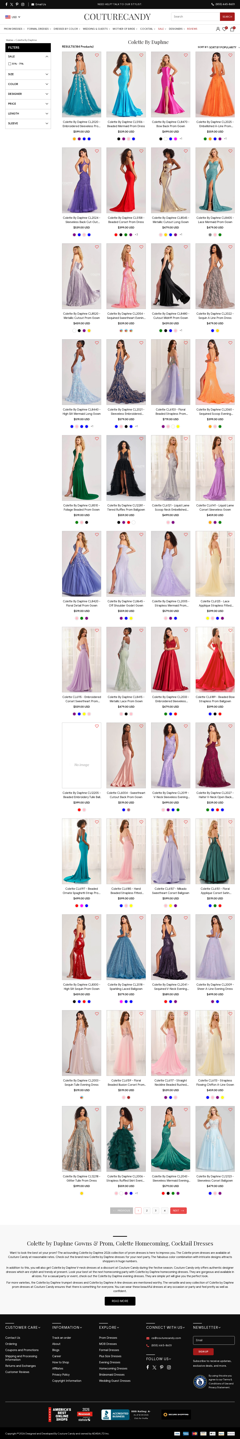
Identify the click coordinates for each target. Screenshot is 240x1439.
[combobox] (203, 16)
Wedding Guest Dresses (115, 1381)
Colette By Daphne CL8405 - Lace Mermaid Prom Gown (215, 220)
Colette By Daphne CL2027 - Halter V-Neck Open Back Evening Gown (215, 795)
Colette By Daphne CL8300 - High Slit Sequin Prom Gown (81, 987)
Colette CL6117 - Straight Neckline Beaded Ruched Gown (170, 1083)
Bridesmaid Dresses (112, 1374)
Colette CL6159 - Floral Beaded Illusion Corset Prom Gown (126, 1083)
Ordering (11, 1344)
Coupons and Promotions (22, 1350)
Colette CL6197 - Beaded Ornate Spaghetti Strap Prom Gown (82, 891)
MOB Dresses (108, 1344)
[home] (117, 16)
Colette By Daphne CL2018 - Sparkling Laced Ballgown (126, 987)
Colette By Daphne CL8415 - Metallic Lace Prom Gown (126, 699)
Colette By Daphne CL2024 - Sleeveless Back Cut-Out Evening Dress (81, 220)
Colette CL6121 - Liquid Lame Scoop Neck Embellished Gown (170, 508)
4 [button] (165, 1210)
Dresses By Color (66, 28)
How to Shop (60, 1362)
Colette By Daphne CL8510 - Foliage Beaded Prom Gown (81, 508)
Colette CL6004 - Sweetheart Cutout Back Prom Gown (126, 795)
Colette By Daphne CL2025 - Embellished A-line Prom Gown (215, 124)
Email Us (40, 4)
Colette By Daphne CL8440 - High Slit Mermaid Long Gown (82, 412)
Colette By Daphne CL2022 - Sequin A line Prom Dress (215, 316)
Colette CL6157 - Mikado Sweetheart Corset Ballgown (170, 891)
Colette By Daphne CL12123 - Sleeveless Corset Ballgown (215, 1178)
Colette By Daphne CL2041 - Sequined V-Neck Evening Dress (170, 987)
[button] (121, 1210)
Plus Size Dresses (110, 1356)
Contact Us (12, 1338)
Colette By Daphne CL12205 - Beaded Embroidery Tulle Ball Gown (82, 795)
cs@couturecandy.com (166, 1338)
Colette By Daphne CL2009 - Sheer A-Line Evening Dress (215, 987)
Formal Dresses (38, 28)
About (56, 1344)
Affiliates (57, 1368)
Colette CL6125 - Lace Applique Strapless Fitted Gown (215, 604)
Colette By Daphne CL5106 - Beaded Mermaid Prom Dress (126, 124)
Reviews (192, 28)
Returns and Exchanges (20, 1366)
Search (227, 16)
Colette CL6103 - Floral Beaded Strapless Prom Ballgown (170, 412)
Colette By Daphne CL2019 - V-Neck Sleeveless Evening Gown (170, 795)
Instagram (23, 4)
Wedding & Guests (95, 28)
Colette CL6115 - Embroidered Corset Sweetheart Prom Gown (81, 699)
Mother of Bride (124, 28)
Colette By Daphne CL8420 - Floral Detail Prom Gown (81, 603)
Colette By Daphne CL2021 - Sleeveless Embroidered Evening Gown (126, 412)
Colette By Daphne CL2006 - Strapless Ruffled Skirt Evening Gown (126, 1179)
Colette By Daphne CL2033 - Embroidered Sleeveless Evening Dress (170, 699)
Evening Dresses (109, 1362)
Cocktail (146, 28)
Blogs (55, 1350)
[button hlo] (74, 139)
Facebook (6, 4)
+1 (181, 138)
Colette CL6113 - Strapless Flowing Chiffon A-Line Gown (215, 1083)
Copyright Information (66, 1381)
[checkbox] (30, 64)
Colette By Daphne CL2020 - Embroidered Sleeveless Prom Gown (82, 124)
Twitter (12, 4)
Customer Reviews (17, 1372)
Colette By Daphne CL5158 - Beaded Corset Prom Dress (126, 220)
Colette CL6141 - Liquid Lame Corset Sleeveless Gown (215, 508)
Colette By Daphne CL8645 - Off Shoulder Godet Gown (126, 603)
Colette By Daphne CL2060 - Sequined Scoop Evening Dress (215, 412)
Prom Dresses (13, 28)
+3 (136, 234)
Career (56, 1356)
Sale (161, 28)
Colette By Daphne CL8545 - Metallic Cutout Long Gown (170, 220)
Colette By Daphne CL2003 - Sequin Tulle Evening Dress (81, 1083)
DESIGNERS (176, 28)
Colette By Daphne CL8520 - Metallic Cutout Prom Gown (81, 316)
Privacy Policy (61, 1374)
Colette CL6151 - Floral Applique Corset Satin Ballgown (215, 891)
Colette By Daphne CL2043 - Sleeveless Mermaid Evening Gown (170, 1179)
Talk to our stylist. (127, 4)
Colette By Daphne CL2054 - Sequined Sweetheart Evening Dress (126, 316)
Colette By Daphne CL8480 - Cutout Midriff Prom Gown (170, 316)
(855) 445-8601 (225, 4)
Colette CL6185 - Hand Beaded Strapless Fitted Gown (126, 891)
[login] (218, 30)
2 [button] (147, 1210)
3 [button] (155, 1210)
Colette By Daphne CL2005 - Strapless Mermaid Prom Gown (170, 604)
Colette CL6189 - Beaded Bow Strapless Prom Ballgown (215, 699)
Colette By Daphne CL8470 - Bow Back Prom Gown (170, 124)
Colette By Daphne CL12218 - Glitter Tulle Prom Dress (81, 1178)
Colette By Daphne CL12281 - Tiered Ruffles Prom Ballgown (126, 508)
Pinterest (17, 4)
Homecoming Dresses (113, 1368)
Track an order (61, 1338)
